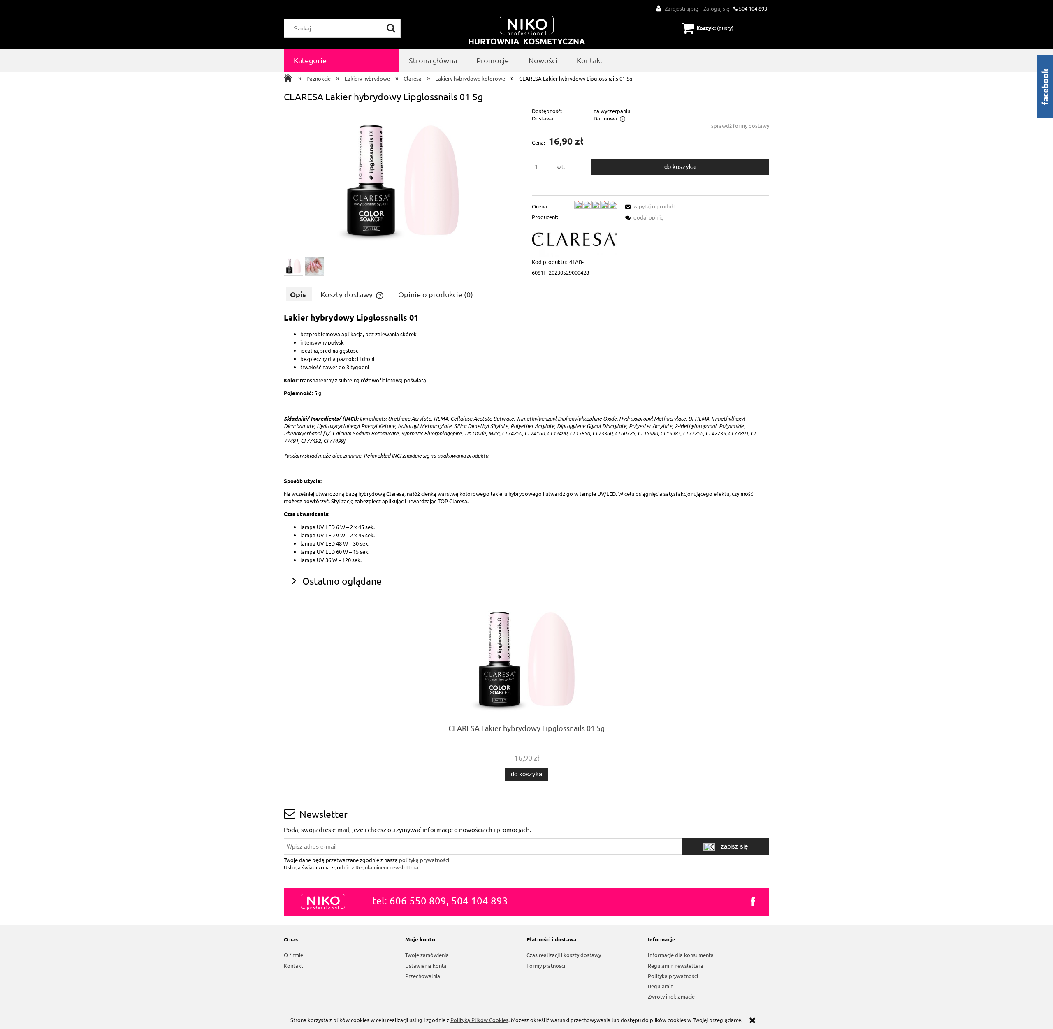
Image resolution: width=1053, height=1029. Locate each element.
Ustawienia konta (426, 965)
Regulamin (660, 986)
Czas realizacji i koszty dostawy (563, 954)
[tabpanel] (526, 438)
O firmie (293, 954)
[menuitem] (341, 60)
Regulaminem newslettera (386, 867)
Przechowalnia (422, 975)
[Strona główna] (527, 30)
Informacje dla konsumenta (681, 954)
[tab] (299, 294)
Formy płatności (545, 965)
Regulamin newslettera (675, 965)
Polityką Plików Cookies (479, 1019)
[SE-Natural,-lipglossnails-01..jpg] (314, 266)
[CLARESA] (574, 238)
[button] (649, 206)
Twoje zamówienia (427, 954)
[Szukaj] (391, 28)
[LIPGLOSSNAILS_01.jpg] (293, 266)
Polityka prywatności (673, 975)
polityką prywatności (424, 859)
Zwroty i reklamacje (671, 996)
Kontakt (293, 965)
